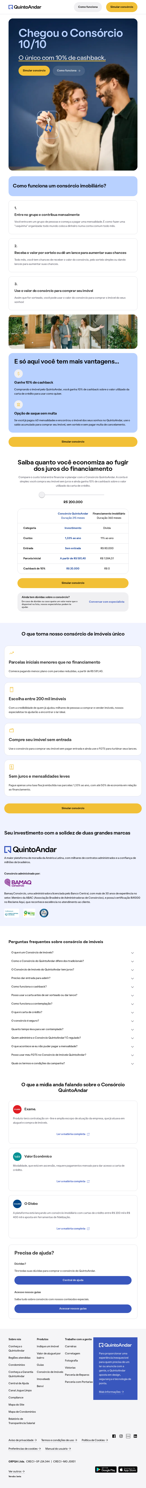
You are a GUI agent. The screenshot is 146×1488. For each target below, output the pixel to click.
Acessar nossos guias (73, 1308)
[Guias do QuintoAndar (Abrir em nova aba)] (128, 1436)
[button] (73, 953)
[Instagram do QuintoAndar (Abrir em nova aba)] (121, 1436)
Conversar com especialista (106, 602)
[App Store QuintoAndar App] (127, 1469)
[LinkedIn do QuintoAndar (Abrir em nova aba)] (135, 1436)
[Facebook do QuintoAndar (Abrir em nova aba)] (114, 1436)
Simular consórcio (121, 7)
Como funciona (88, 7)
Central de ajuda (73, 1280)
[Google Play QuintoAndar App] (106, 1469)
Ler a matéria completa (71, 1134)
